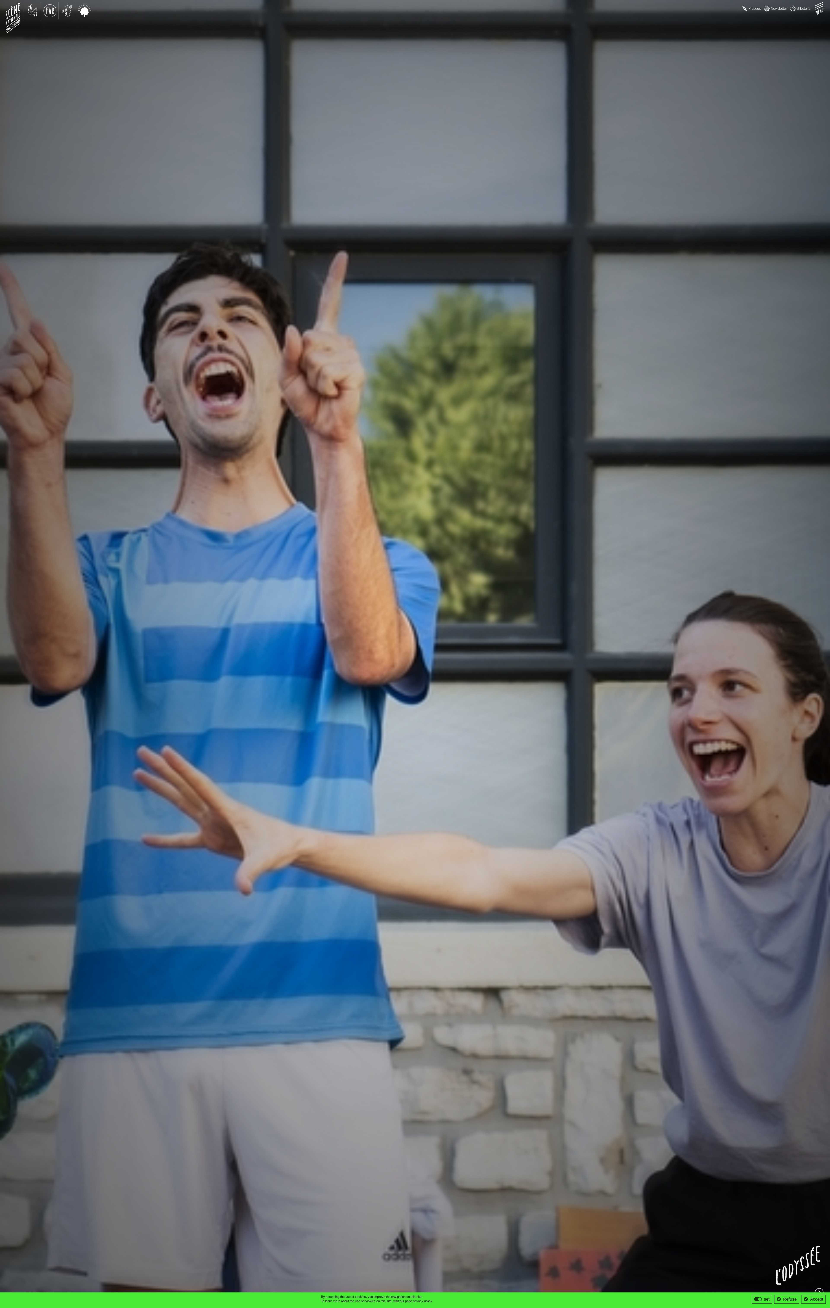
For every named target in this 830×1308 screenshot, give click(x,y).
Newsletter (779, 8)
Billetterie (804, 8)
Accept (816, 1299)
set (767, 1299)
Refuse (790, 1299)
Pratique (755, 8)
